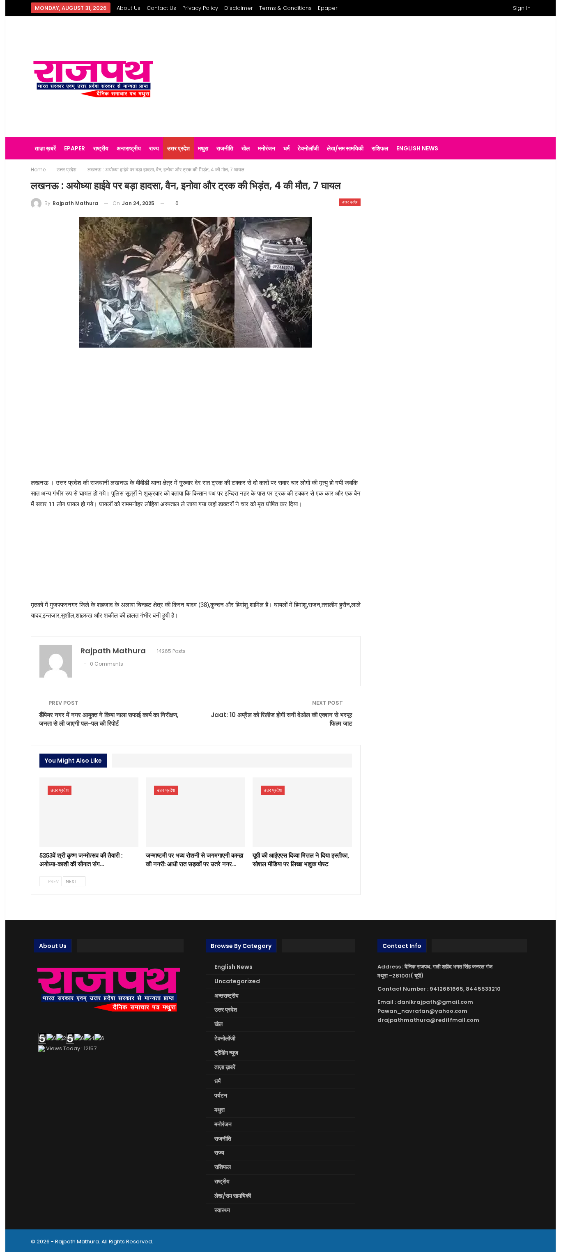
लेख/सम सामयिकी (345, 148)
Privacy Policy (200, 8)
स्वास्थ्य (222, 1210)
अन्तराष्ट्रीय (129, 148)
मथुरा (203, 148)
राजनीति (224, 148)
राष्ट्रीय (100, 148)
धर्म (286, 148)
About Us (128, 8)
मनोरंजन (266, 148)
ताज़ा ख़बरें (45, 148)
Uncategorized (237, 981)
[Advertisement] (366, 76)
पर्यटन (220, 1095)
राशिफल (380, 148)
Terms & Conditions (285, 8)
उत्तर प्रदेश (178, 148)
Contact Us (161, 8)
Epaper (328, 8)
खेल (245, 148)
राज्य (154, 148)
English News (417, 148)
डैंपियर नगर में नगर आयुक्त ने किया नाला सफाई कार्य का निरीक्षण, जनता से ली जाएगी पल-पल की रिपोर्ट (109, 719)
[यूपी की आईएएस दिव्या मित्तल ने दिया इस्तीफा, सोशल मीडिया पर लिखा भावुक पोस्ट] (302, 812)
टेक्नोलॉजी (308, 148)
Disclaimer (238, 8)
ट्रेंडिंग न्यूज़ (226, 1053)
